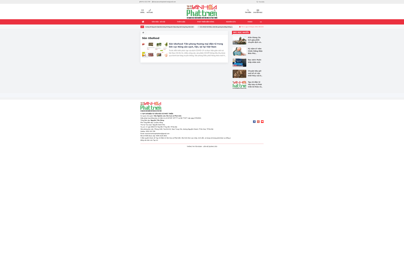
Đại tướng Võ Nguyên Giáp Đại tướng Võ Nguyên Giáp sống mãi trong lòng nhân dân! (166, 27)
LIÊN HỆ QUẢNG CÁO (210, 146)
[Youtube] (262, 121)
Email (142, 12)
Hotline (150, 12)
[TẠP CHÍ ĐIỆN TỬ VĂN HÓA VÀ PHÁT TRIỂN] (202, 11)
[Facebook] (254, 121)
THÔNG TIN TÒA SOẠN (194, 146)
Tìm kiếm (248, 12)
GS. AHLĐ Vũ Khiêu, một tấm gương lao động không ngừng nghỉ (217, 27)
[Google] (258, 121)
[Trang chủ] (143, 21)
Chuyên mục (257, 12)
